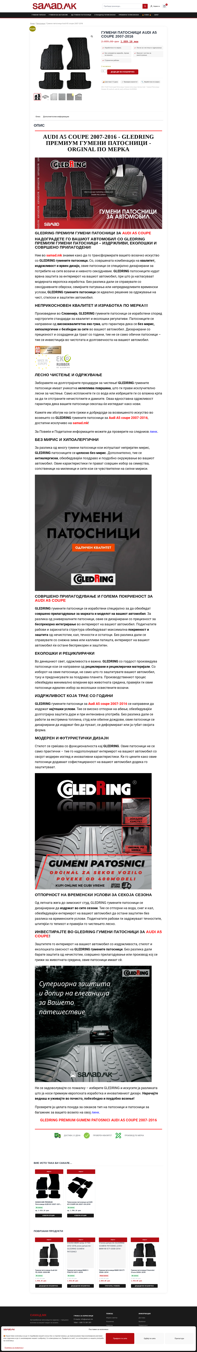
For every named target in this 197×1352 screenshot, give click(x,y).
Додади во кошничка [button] (48, 1286)
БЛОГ (156, 15)
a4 (124, 89)
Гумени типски (39, 15)
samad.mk (54, 255)
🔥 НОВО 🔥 (146, 15)
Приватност (143, 1325)
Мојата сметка (111, 1318)
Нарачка (109, 1325)
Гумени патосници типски (133, 87)
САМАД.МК (38, 1315)
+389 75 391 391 (85, 1322)
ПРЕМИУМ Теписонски (129, 15)
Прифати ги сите (120, 1338)
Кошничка (110, 1321)
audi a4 (111, 89)
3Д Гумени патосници (81, 15)
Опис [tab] (38, 116)
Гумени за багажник (58, 15)
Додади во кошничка (123, 72)
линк (153, 432)
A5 (107, 89)
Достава (142, 1318)
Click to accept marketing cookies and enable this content (98, 193)
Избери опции (49, 1215)
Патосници (40, 23)
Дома (32, 23)
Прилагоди (179, 1338)
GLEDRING (133, 89)
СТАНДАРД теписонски (104, 15)
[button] (92, 36)
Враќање (142, 1321)
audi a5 (117, 89)
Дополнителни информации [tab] (56, 116)
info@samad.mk (87, 1319)
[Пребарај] (145, 6)
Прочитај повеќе (112, 1286)
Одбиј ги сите (150, 1338)
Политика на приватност (14, 1348)
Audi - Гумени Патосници (150, 87)
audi (121, 89)
